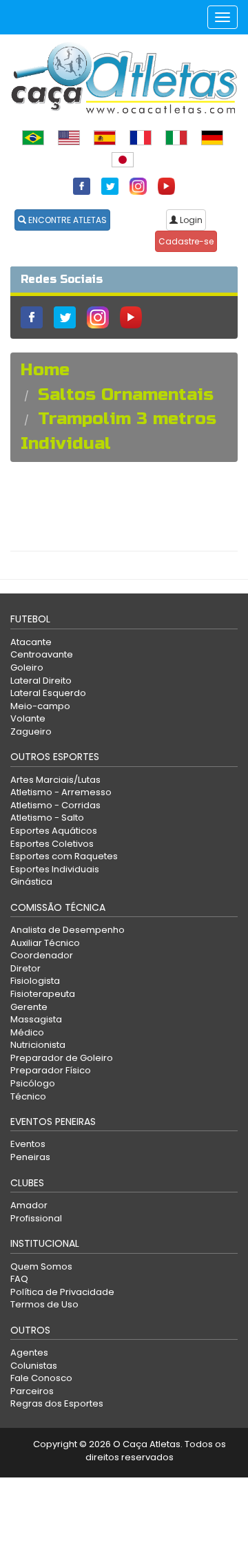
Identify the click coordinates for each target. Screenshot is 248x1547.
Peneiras (30, 1157)
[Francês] (141, 137)
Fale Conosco (41, 1378)
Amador (29, 1205)
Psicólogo (32, 1083)
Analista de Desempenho (67, 929)
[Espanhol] (105, 137)
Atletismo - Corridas (55, 805)
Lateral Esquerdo (48, 692)
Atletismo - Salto (47, 817)
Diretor (25, 968)
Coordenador (41, 955)
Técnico (28, 1096)
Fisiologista (35, 980)
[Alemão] (212, 137)
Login (190, 220)
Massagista (36, 1019)
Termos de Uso (44, 1304)
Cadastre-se (186, 241)
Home (45, 369)
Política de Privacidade (62, 1291)
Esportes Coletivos (52, 843)
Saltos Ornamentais (126, 394)
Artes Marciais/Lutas (55, 779)
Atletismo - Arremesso (61, 792)
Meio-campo (40, 706)
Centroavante (41, 654)
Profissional (36, 1218)
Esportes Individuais (54, 869)
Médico (27, 1032)
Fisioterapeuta (42, 993)
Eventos (27, 1143)
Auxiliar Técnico (45, 942)
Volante (27, 718)
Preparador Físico (50, 1070)
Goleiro (26, 667)
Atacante (31, 642)
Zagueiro (31, 731)
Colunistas (33, 1365)
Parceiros (32, 1391)
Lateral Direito (41, 680)
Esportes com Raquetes (64, 856)
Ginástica (31, 881)
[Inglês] (69, 137)
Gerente (29, 1006)
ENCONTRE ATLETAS (66, 220)
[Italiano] (176, 137)
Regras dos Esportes (56, 1403)
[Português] (33, 137)
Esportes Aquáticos (53, 830)
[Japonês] (123, 159)
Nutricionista (37, 1044)
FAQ (19, 1278)
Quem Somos (41, 1266)
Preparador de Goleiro (61, 1057)
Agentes (29, 1352)
